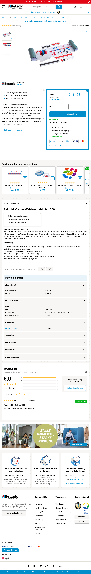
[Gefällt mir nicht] (49, 269)
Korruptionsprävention (52, 572)
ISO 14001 (82, 517)
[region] (45, 284)
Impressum (11, 572)
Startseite (5, 17)
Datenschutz (21, 572)
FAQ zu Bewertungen (75, 388)
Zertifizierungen (60, 520)
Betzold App (39, 520)
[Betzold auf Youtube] (54, 566)
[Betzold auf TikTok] (47, 566)
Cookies (81, 572)
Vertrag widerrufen (10, 550)
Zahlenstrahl (61, 17)
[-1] (71, 107)
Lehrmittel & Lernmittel (28, 17)
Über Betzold (59, 504)
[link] (81, 7)
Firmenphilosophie (61, 508)
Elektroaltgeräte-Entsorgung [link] (40, 528)
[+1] (83, 107)
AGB (29, 572)
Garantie (38, 533)
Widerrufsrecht (37, 572)
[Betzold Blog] (61, 566)
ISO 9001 (82, 522)
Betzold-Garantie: (11, 328)
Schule (14, 17)
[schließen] (89, 2)
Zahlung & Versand (41, 512)
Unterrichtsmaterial (46, 17)
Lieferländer (39, 516)
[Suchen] (59, 7)
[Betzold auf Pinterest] (41, 566)
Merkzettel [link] (38, 523)
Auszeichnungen (61, 523)
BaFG (64, 572)
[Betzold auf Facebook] (28, 566)
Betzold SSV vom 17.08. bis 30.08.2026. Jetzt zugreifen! (43, 2)
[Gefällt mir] (41, 269)
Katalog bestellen (41, 508)
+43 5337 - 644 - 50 (76, 479)
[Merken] (87, 32)
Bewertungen (72, 572)
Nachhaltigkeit (60, 516)
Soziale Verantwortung (63, 512)
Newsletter (38, 504)
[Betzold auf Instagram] (34, 566)
